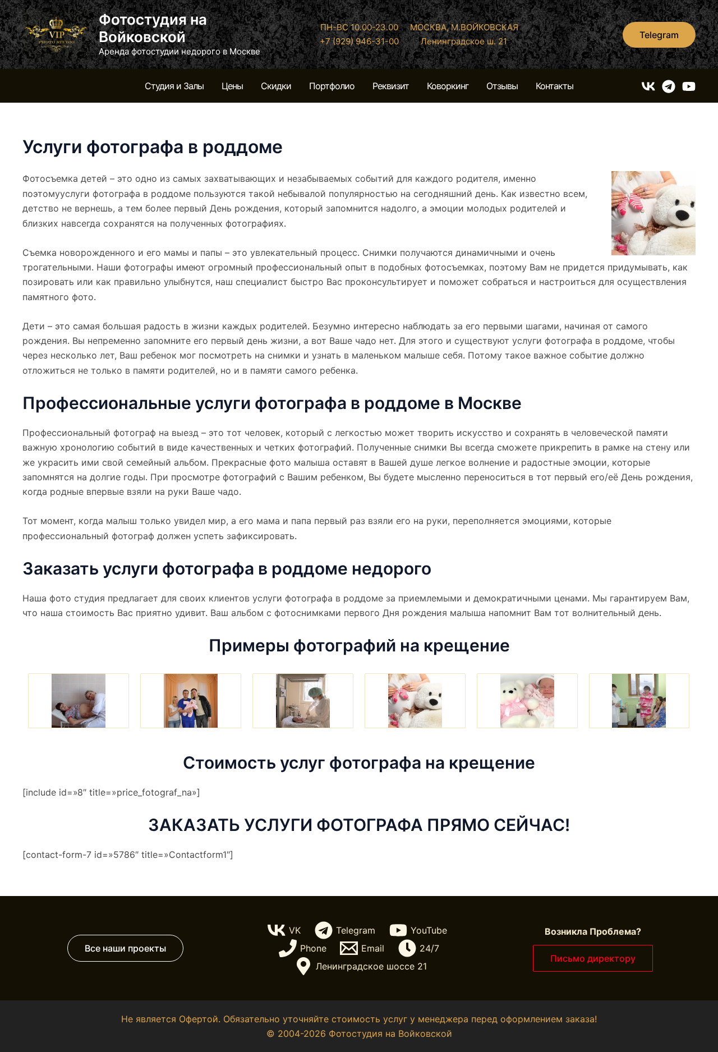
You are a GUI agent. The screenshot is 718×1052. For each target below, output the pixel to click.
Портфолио (332, 85)
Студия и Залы (174, 85)
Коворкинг (447, 85)
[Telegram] (668, 86)
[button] (659, 35)
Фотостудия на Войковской (153, 28)
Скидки (276, 85)
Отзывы (502, 85)
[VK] (648, 86)
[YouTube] (689, 86)
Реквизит (390, 85)
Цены (232, 85)
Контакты (554, 85)
